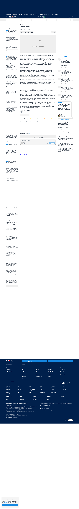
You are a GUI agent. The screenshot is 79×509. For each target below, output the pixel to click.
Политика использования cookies (45, 407)
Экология (62, 371)
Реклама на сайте (9, 366)
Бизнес (23, 367)
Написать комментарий (28, 32)
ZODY (49, 14)
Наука (37, 374)
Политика (50, 369)
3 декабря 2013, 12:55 (23, 29)
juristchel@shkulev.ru (31, 411)
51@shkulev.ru (18, 410)
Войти (24, 143)
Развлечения (50, 374)
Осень (49, 367)
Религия (49, 376)
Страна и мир (62, 369)
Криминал (38, 367)
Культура (37, 369)
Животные (24, 376)
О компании (8, 369)
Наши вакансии (9, 371)
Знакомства (15, 14)
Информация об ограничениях (45, 405)
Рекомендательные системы (44, 408)
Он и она (49, 366)
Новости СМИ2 (23, 154)
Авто (23, 366)
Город (23, 371)
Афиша (31, 14)
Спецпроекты (62, 374)
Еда (22, 374)
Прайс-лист (8, 367)
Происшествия (51, 371)
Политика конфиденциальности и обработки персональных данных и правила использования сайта (55, 410)
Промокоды (56, 14)
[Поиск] (67, 16)
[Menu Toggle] (7, 16)
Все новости (12, 24)
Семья (49, 378)
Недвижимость (9, 14)
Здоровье (23, 378)
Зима (37, 366)
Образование (38, 378)
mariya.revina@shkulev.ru (10, 417)
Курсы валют (40, 14)
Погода (20, 14)
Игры (52, 14)
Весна (23, 369)
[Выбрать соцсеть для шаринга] (54, 32)
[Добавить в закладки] (52, 32)
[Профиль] (72, 16)
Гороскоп (35, 14)
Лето (37, 371)
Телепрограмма (26, 14)
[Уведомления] (69, 16)
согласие (6, 502)
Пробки (45, 14)
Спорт (61, 366)
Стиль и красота (63, 367)
